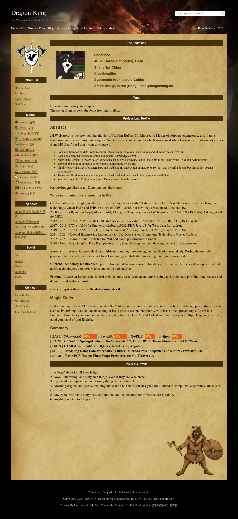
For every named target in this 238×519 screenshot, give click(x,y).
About (111, 28)
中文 (220, 28)
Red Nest (20, 93)
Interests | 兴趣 (29, 160)
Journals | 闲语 (29, 171)
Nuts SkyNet (22, 306)
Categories (74, 28)
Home (14, 28)
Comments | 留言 (30, 182)
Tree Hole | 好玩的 (31, 139)
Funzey (61, 28)
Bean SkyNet (22, 295)
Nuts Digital (22, 301)
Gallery (101, 28)
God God (20, 104)
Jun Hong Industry (204, 28)
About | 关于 (27, 193)
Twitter (19, 266)
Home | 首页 (27, 122)
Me (23, 28)
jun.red (120, 85)
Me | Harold (27, 149)
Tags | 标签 (26, 166)
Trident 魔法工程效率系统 (30, 227)
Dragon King (28, 12)
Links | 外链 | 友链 (31, 188)
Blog (51, 28)
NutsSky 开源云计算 (27, 221)
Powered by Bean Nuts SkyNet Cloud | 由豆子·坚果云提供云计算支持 (139, 505)
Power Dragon (23, 99)
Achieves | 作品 (29, 155)
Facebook (20, 271)
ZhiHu (18, 277)
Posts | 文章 (27, 128)
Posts (42, 28)
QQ (17, 255)
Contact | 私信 (28, 177)
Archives (88, 28)
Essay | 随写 (27, 144)
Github (19, 260)
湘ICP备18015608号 (164, 498)
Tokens (32, 28)
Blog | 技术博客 (29, 133)
